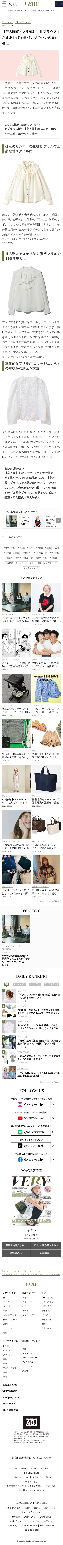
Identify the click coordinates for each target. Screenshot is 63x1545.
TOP (4, 1271)
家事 (5, 1363)
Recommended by (47, 901)
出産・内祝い (47, 1306)
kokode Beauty (29, 1526)
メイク (25, 1297)
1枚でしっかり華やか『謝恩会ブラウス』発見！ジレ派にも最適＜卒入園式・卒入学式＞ (31, 492)
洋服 (5, 1310)
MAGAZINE (20, 1469)
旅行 (5, 1359)
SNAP (5, 1324)
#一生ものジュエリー (17, 10)
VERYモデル (27, 1362)
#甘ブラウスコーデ (24, 558)
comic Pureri (15, 1521)
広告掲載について (15, 1486)
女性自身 (16, 1517)
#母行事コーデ (50, 563)
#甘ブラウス (9, 548)
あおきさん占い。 (11, 1385)
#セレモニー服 (40, 553)
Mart (46, 1508)
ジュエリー (8, 1306)
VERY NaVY (8, 1403)
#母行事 (9, 563)
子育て (44, 1292)
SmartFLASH (30, 1517)
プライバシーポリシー (42, 1477)
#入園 (56, 548)
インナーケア (28, 1315)
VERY (27, 1508)
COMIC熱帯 (45, 1517)
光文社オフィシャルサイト (31, 1490)
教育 (44, 1324)
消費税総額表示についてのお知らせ (31, 1457)
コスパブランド (10, 1315)
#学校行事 (26, 553)
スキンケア (27, 1302)
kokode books (47, 1526)
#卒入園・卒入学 (25, 548)
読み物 (25, 1371)
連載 (24, 1349)
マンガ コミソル (32, 1521)
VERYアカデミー (29, 1357)
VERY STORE (9, 1391)
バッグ (6, 1302)
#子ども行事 (35, 563)
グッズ (45, 1315)
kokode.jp (13, 1526)
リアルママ (47, 1328)
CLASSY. (16, 1508)
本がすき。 (49, 1521)
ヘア (24, 1306)
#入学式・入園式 (11, 553)
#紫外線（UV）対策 (46, 10)
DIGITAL (34, 1469)
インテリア (8, 1350)
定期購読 (44, 1253)
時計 (5, 1332)
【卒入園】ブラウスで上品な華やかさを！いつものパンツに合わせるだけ (31, 482)
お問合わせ (50, 1486)
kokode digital (32, 1530)
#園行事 (9, 558)
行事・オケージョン (23, 22)
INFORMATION (31, 1473)
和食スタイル (34, 1512)
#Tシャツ (32, 10)
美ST (54, 1508)
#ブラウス (54, 553)
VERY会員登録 (10, 1409)
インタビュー (28, 1353)
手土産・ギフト (10, 1368)
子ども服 (46, 1310)
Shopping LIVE (10, 1397)
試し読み (15, 1253)
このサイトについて (19, 1477)
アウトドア (8, 1354)
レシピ (6, 1346)
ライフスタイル (10, 1341)
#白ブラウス (41, 558)
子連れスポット (48, 1302)
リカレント (27, 1366)
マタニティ (8, 1328)
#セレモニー (21, 563)
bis (23, 1512)
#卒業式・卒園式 (43, 548)
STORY (36, 1508)
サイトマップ (31, 1482)
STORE (44, 1469)
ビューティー (28, 1292)
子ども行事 (47, 1319)
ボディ (25, 1310)
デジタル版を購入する (44, 1245)
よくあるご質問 (34, 1486)
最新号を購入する (15, 1245)
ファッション (7, 22)
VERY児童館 (47, 1297)
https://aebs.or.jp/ (36, 1442)
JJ (7, 1508)
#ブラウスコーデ (31, 568)
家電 (5, 1376)
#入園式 (53, 558)
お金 (5, 1372)
